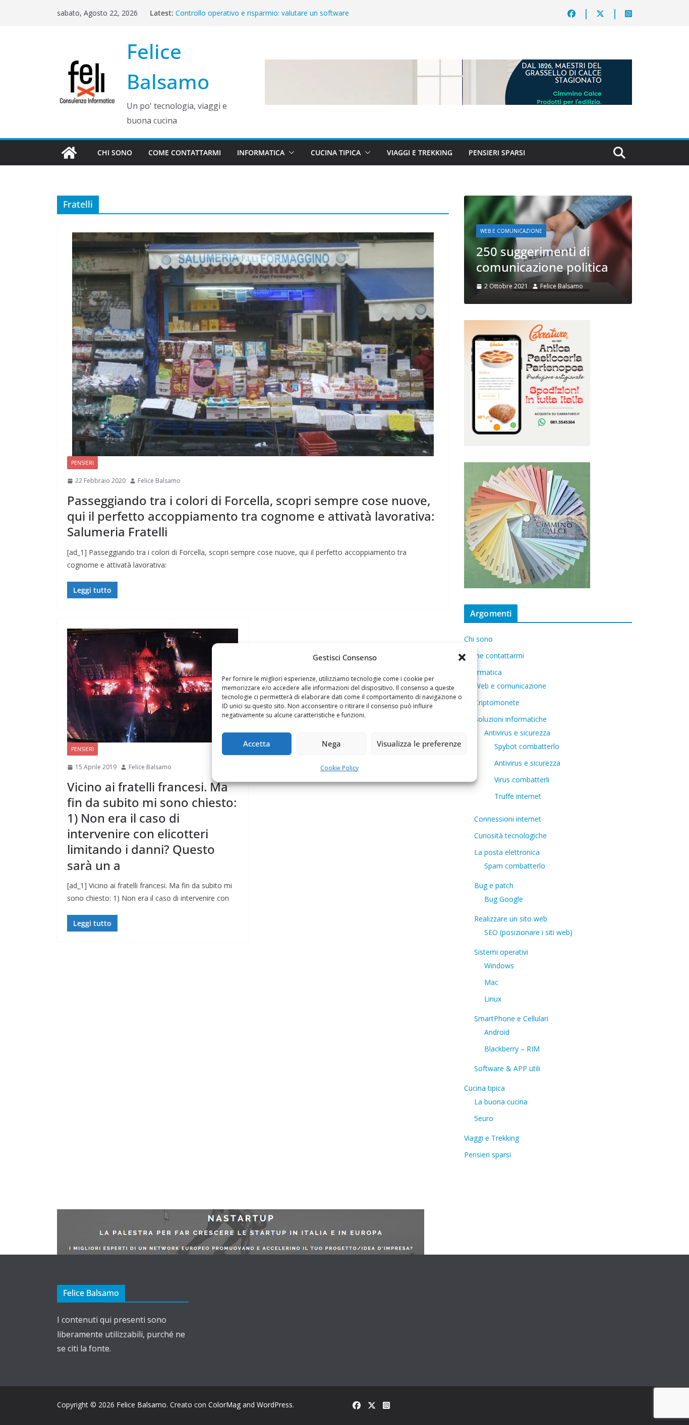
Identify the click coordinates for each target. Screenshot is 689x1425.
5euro (483, 1118)
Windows (499, 965)
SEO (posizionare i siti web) (528, 932)
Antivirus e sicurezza (517, 732)
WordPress (275, 1404)
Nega (331, 743)
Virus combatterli (521, 779)
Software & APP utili (507, 1068)
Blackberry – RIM (512, 1049)
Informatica (260, 152)
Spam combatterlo (514, 866)
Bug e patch (493, 885)
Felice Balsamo (159, 480)
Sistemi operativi (501, 952)
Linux (492, 999)
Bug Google (503, 899)
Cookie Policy (339, 768)
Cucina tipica (336, 152)
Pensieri (82, 462)
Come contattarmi (184, 152)
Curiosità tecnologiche (510, 835)
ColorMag (224, 1404)
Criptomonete (497, 702)
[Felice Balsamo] (69, 153)
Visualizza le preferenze (419, 743)
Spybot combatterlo (526, 746)
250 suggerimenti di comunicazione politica (542, 259)
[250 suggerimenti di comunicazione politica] (548, 202)
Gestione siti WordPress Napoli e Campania (247, 13)
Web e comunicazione (511, 230)
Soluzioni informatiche (510, 719)
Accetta (256, 743)
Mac (491, 982)
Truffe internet (517, 796)
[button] (462, 657)
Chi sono (114, 152)
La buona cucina (501, 1101)
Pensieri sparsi (497, 152)
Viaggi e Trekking (419, 152)
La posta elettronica (507, 852)
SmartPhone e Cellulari (511, 1018)
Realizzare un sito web (510, 918)
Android (496, 1032)
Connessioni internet (507, 819)
